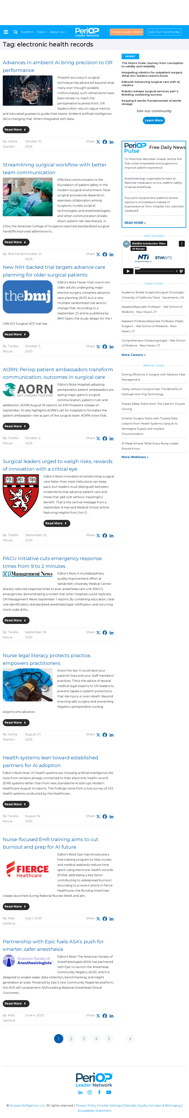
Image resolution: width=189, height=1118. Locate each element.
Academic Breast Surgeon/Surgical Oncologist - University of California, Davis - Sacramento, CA (153, 295)
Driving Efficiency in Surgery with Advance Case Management (153, 377)
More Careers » (134, 355)
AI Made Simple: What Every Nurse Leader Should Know (150, 446)
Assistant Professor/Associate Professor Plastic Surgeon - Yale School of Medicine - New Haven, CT (153, 326)
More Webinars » (135, 457)
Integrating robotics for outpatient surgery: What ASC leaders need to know (152, 74)
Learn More (154, 120)
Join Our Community (164, 32)
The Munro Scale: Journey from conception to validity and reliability (152, 64)
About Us (57, 32)
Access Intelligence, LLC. (27, 1105)
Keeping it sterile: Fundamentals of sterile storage (151, 102)
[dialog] (16, 32)
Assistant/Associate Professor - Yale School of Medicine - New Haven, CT (152, 309)
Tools (41, 32)
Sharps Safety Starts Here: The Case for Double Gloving (153, 406)
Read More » (135, 223)
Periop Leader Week (126, 32)
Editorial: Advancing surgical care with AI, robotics (151, 83)
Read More (14, 129)
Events (26, 32)
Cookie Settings (110, 1105)
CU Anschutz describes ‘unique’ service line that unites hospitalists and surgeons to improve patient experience (153, 163)
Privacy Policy (86, 1105)
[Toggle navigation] (6, 31)
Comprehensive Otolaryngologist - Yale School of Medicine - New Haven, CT (153, 343)
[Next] (130, 1038)
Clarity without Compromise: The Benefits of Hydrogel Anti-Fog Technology (152, 391)
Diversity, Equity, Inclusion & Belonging (152, 1105)
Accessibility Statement (94, 1110)
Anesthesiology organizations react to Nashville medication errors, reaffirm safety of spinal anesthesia (153, 183)
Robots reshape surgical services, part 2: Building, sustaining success (150, 92)
